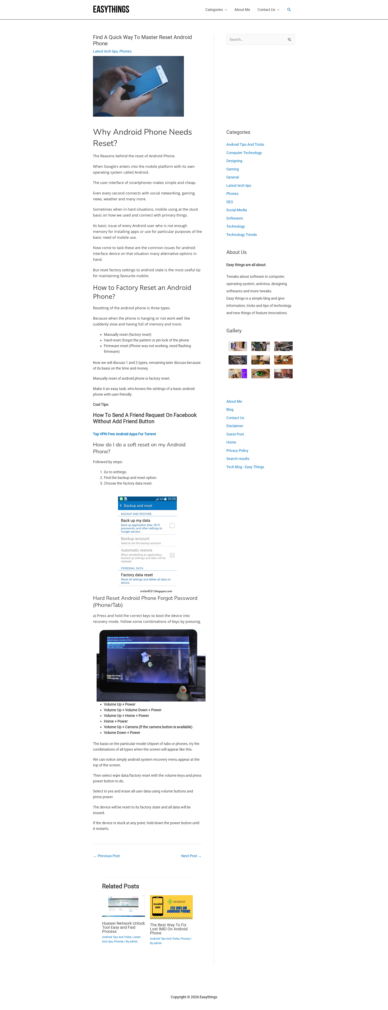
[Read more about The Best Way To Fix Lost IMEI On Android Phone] (171, 907)
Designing (234, 161)
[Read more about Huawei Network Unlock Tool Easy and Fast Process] (123, 906)
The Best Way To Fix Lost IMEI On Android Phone (169, 928)
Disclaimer (234, 426)
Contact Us (266, 9)
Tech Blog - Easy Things (245, 467)
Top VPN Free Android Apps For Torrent (124, 434)
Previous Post (106, 856)
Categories (214, 9)
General (232, 177)
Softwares (234, 218)
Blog (229, 409)
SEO (229, 202)
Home (231, 442)
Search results (237, 458)
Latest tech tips (105, 51)
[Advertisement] (256, 85)
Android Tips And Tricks (116, 937)
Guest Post (235, 434)
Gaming (232, 169)
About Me (242, 9)
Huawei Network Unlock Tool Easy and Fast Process (123, 927)
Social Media (236, 210)
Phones (125, 51)
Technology (235, 226)
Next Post (191, 856)
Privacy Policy (237, 450)
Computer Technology (244, 153)
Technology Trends (241, 234)
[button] (289, 9)
